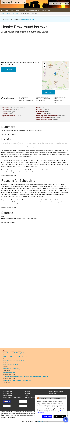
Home (2, 13)
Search (6, 10)
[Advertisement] (35, 48)
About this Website (52, 393)
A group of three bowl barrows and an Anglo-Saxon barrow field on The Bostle (25, 376)
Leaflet (53, 89)
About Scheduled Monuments (55, 391)
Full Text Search (7, 395)
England (8, 13)
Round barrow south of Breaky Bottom (14, 353)
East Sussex (16, 13)
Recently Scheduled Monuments (12, 397)
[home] (2, 10)
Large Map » (48, 92)
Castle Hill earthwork (9, 372)
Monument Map (7, 391)
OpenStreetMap (59, 89)
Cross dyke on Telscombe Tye (11, 369)
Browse (17, 10)
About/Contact (46, 10)
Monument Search (8, 393)
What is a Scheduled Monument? (32, 10)
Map (12, 10)
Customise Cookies (59, 416)
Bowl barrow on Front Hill (10, 365)
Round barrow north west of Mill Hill (13, 361)
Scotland (27, 393)
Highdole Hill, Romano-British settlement (15, 357)
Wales (27, 395)
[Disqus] (35, 275)
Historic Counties (30, 397)
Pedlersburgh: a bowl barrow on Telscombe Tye (17, 380)
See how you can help (28, 19)
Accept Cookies (47, 416)
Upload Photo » (8, 69)
